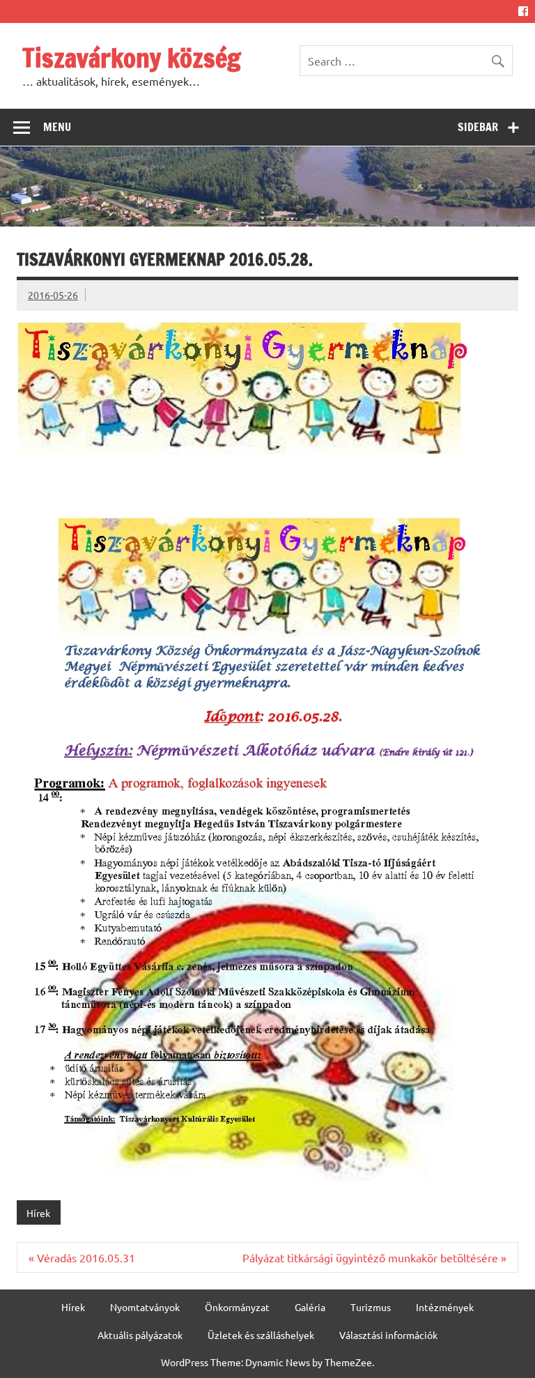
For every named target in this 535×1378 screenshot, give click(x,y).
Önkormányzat (237, 1307)
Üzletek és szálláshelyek (261, 1335)
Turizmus (370, 1307)
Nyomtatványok (145, 1307)
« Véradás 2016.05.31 (82, 1257)
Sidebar (478, 127)
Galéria (310, 1307)
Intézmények (445, 1307)
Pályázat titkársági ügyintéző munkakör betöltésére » (374, 1257)
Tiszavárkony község (131, 58)
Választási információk (388, 1335)
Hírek (38, 1213)
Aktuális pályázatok (140, 1335)
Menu (57, 127)
